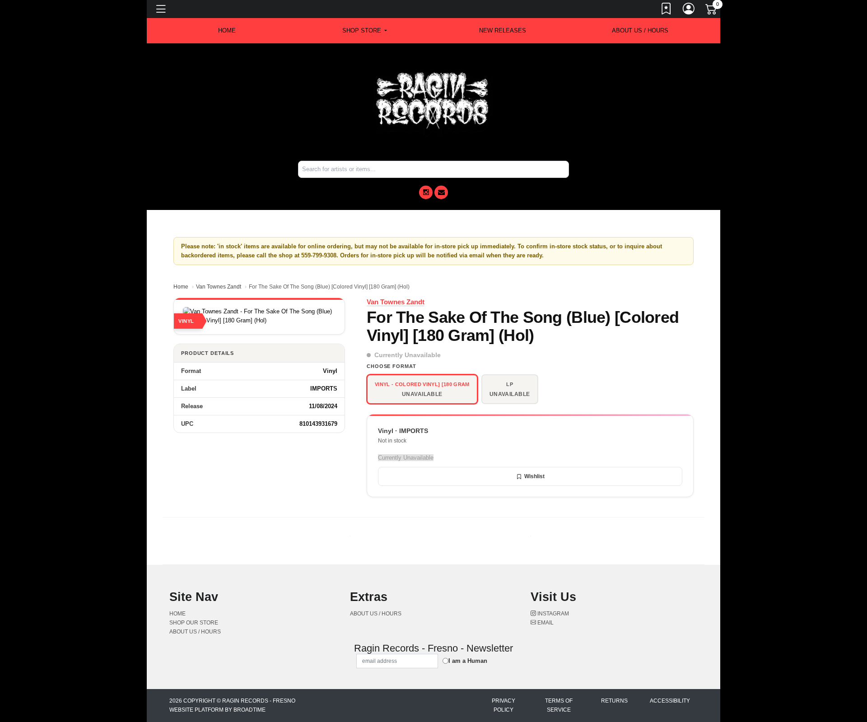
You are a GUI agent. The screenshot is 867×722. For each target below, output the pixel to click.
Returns (614, 701)
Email (545, 623)
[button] (364, 31)
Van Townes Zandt (218, 287)
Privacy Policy (503, 705)
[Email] (441, 192)
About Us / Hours (640, 30)
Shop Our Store (193, 623)
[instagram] (426, 192)
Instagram (552, 613)
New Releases (502, 30)
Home (180, 287)
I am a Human (467, 660)
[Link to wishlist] (666, 10)
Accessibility (670, 701)
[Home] (433, 101)
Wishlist (534, 476)
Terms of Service (559, 705)
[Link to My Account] (689, 10)
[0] (711, 10)
